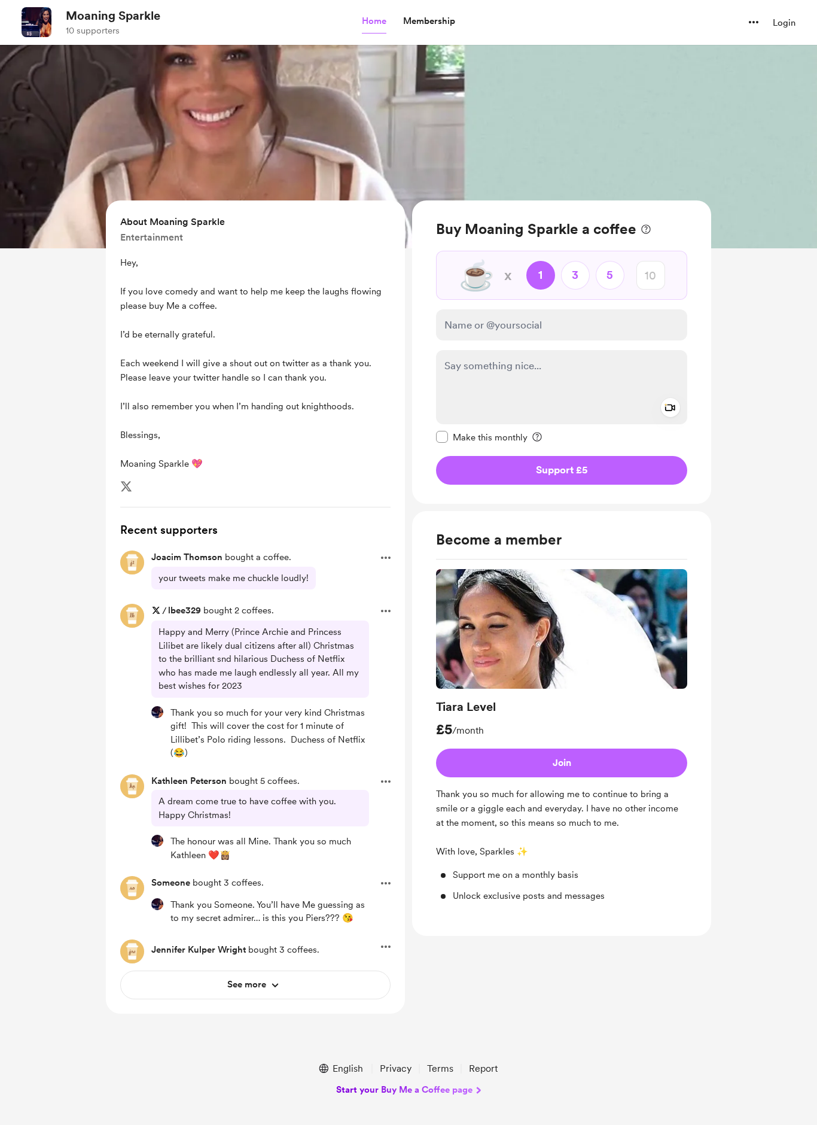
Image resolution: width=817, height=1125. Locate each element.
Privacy (395, 1068)
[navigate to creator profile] (36, 22)
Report (483, 1068)
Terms (440, 1068)
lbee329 (184, 610)
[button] (374, 21)
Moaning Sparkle (113, 15)
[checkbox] (482, 437)
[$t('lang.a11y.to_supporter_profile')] (157, 712)
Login (784, 22)
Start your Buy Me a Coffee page (404, 1089)
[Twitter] (126, 486)
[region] (561, 352)
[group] (561, 735)
